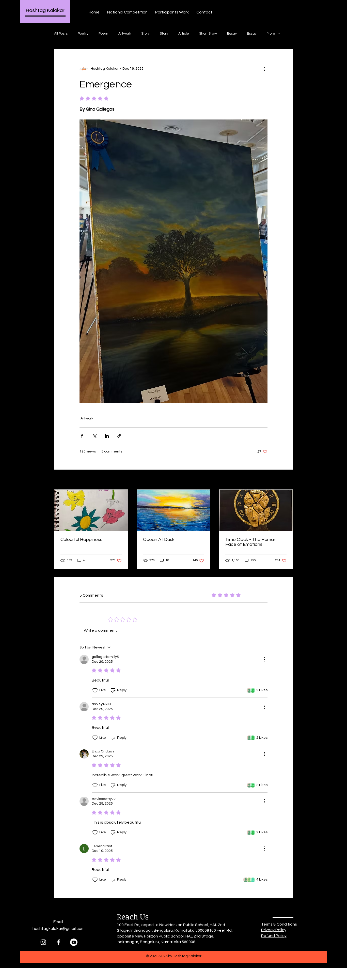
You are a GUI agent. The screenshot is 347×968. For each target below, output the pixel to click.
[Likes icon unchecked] (95, 690)
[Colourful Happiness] (91, 510)
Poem (103, 33)
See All (287, 480)
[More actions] (264, 69)
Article (183, 33)
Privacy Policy (273, 930)
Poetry (83, 33)
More (271, 33)
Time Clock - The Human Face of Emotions (250, 542)
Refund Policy (274, 936)
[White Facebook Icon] (58, 942)
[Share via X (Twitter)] (94, 435)
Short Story (208, 33)
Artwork (124, 33)
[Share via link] (119, 435)
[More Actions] (264, 659)
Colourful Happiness (81, 539)
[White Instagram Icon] (43, 942)
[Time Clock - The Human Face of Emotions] (256, 510)
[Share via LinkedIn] (106, 435)
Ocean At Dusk (159, 539)
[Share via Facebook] (82, 435)
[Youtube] (73, 942)
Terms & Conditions (279, 924)
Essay (232, 33)
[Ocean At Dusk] (173, 510)
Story (145, 33)
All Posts (61, 33)
